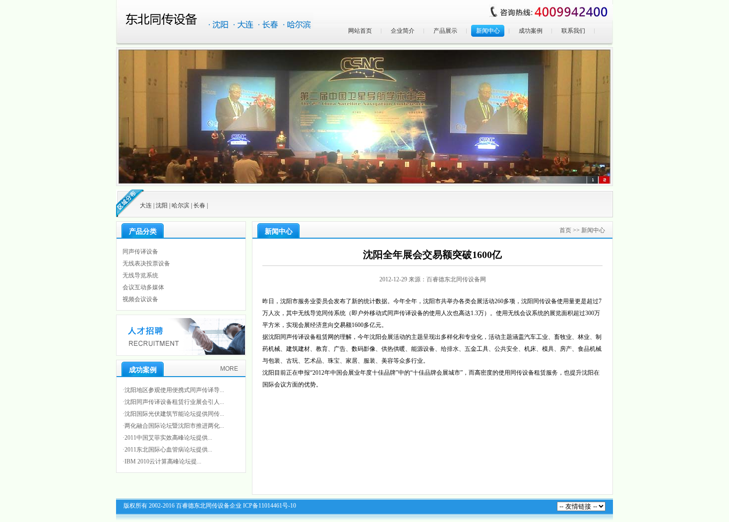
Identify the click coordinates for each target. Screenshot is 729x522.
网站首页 (360, 30)
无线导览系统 (140, 275)
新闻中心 (488, 30)
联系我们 (573, 30)
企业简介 (403, 30)
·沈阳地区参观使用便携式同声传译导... (173, 390)
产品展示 (445, 30)
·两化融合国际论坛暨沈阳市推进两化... (173, 425)
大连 (146, 205)
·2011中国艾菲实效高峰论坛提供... (167, 437)
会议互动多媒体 (143, 287)
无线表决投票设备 (146, 263)
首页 (565, 230)
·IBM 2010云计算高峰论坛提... (161, 461)
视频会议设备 (140, 299)
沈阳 (162, 205)
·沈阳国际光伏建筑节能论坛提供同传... (173, 413)
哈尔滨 (180, 205)
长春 (199, 205)
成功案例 (531, 30)
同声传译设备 (140, 251)
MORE (229, 368)
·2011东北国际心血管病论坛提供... (167, 449)
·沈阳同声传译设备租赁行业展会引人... (173, 401)
